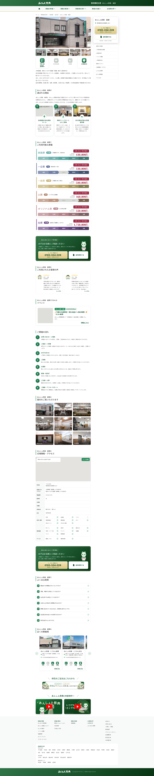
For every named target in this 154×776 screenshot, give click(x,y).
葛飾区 (62, 752)
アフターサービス (42, 739)
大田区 (87, 750)
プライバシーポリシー (110, 732)
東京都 (51, 15)
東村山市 (45, 757)
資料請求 (107, 729)
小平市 (39, 757)
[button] (44, 409)
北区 (39, 752)
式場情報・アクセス (101, 67)
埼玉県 (39, 762)
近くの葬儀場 (99, 74)
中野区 (103, 750)
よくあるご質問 (91, 726)
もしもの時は (41, 728)
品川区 (78, 750)
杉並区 (107, 750)
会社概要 (107, 735)
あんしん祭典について (43, 726)
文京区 (58, 750)
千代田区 (40, 750)
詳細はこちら (85, 323)
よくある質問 (99, 70)
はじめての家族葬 (42, 723)
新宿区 (54, 750)
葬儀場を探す (44, 15)
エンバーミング (41, 736)
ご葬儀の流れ (99, 60)
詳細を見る (57, 668)
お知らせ (107, 721)
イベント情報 (99, 56)
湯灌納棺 (40, 734)
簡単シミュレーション (59, 723)
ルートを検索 (86, 459)
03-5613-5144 (49, 495)
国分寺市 (51, 757)
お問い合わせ (108, 724)
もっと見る (58, 291)
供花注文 (107, 737)
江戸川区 (68, 752)
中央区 (45, 750)
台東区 (63, 750)
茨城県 (44, 762)
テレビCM (98, 77)
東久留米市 (63, 757)
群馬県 (49, 762)
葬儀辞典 (73, 723)
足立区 (56, 15)
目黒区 (82, 750)
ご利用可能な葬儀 (100, 49)
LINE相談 (107, 740)
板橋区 (48, 752)
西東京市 (69, 757)
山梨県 (54, 762)
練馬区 (53, 752)
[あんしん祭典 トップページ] (44, 3)
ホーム (37, 15)
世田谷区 (93, 750)
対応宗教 (56, 726)
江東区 (73, 750)
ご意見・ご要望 (109, 726)
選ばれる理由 (99, 46)
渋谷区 (98, 750)
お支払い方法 (57, 728)
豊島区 (112, 750)
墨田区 (68, 750)
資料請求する (80, 255)
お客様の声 (99, 53)
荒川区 (43, 752)
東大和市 (57, 757)
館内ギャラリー (100, 63)
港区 (50, 750)
